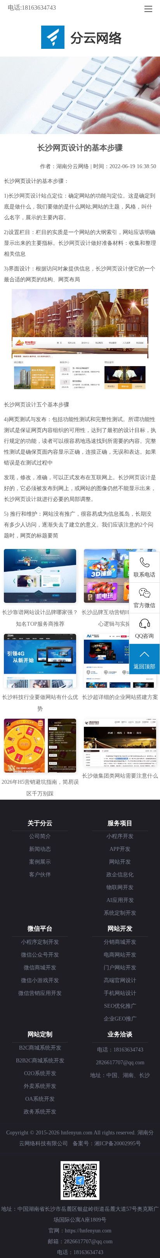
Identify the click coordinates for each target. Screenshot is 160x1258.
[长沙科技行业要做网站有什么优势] (40, 686)
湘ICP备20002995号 (117, 1143)
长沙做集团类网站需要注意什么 (120, 776)
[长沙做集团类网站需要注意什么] (120, 765)
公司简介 (40, 836)
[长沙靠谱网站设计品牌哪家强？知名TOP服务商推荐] (40, 601)
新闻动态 (40, 849)
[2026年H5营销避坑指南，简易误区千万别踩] (40, 771)
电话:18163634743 (32, 7)
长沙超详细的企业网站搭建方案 (120, 697)
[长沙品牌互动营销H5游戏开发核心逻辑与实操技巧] (120, 601)
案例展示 (40, 862)
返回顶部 (144, 666)
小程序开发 (120, 836)
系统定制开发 (120, 913)
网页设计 (30, 196)
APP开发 (120, 849)
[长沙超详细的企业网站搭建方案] (120, 686)
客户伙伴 (40, 875)
